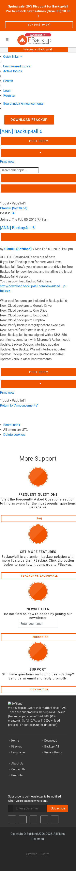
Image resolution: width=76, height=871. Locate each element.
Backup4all (46, 712)
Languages (18, 752)
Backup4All (51, 746)
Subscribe (57, 808)
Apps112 (39, 720)
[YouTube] (44, 819)
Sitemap (31, 854)
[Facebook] (12, 819)
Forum (45, 854)
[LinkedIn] (33, 819)
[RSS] (55, 819)
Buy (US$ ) (39, 24)
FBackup (16, 746)
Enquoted (26, 724)
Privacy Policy (53, 752)
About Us (17, 763)
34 (12, 213)
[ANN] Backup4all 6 (21, 131)
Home (15, 740)
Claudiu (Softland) (13, 208)
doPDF (45, 716)
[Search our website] (71, 38)
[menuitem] (17, 66)
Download (50, 740)
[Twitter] (23, 819)
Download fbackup (29, 120)
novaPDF (34, 716)
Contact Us (18, 769)
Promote (17, 775)
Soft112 (27, 720)
